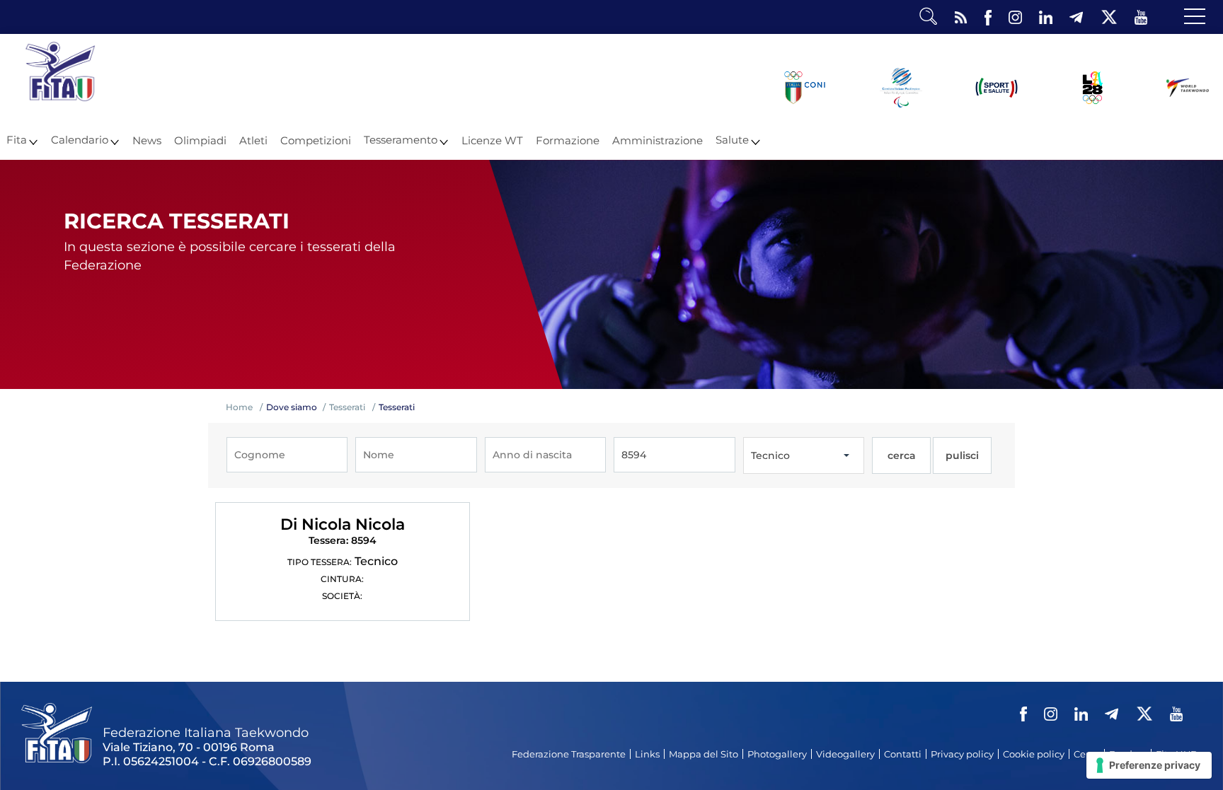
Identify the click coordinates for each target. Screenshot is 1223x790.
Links (647, 754)
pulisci (962, 455)
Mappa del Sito (703, 754)
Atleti (253, 140)
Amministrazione (657, 140)
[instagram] (1015, 17)
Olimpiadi (200, 140)
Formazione (567, 140)
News (146, 140)
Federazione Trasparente (569, 754)
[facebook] (988, 17)
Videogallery (845, 754)
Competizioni (315, 140)
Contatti (902, 754)
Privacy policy (962, 754)
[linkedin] (1045, 17)
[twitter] (1108, 17)
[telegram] (1076, 17)
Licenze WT (492, 140)
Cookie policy (1033, 754)
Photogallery (777, 754)
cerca (902, 455)
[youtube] (1141, 17)
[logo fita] (60, 97)
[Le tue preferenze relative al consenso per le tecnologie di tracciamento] (1149, 765)
